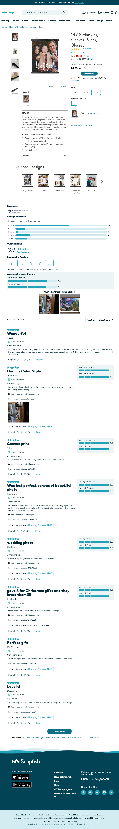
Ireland (40, 815)
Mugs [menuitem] (100, 20)
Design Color (78, 98)
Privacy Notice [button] (37, 818)
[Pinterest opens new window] (98, 791)
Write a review (79, 52)
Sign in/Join (91, 12)
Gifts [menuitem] (91, 20)
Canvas (4, 27)
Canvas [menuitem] (52, 20)
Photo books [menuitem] (38, 20)
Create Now (89, 73)
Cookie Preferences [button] (53, 818)
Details (91, 59)
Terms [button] (26, 818)
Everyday (32, 27)
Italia (48, 815)
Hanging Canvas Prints (18, 27)
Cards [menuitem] (25, 20)
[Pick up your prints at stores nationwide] (84, 778)
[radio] (73, 103)
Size (73, 87)
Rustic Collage (59, 191)
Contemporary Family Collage (75, 192)
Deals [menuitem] (109, 20)
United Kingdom (59, 815)
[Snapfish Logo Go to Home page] (10, 12)
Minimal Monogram (43, 192)
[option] (15, 37)
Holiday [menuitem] (5, 20)
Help (56, 785)
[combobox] (45, 12)
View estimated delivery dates (82, 125)
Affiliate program (63, 789)
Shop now (78, 2)
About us (58, 772)
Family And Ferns (27, 191)
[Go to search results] (64, 13)
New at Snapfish (63, 776)
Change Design (93, 113)
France (32, 815)
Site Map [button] (17, 818)
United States (74, 815)
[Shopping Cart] (115, 13)
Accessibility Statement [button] (94, 818)
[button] (48, 86)
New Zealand (98, 815)
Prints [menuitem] (16, 20)
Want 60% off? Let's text (65, 795)
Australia (86, 815)
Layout (25, 92)
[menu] (64, 86)
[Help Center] (112, 13)
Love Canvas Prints (61, 737)
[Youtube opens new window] (105, 791)
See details (75, 80)
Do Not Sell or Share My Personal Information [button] (59, 821)
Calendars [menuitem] (80, 20)
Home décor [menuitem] (65, 20)
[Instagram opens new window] (91, 791)
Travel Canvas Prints (96, 737)
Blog (56, 781)
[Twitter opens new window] (112, 791)
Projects (105, 12)
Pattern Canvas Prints (78, 737)
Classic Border (91, 191)
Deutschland (21, 815)
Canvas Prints (28, 737)
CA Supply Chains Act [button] (73, 818)
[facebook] (84, 791)
